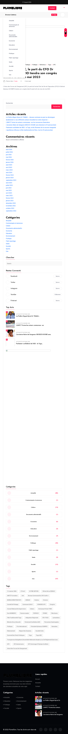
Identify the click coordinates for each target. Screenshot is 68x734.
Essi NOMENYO (11, 613)
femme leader (24, 613)
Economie (12, 41)
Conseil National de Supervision (16, 609)
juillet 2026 (9, 152)
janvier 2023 (9, 200)
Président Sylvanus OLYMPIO (39, 626)
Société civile (39, 631)
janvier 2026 (9, 162)
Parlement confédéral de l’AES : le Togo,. (29, 344)
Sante (10, 62)
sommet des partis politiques (16, 635)
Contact (52, 8)
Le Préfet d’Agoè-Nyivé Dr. (51, 700)
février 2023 (10, 198)
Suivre (58, 276)
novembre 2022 (11, 206)
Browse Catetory (11, 15)
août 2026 (9, 149)
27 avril (23, 591)
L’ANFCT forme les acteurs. (51, 707)
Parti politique (26, 64)
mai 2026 (9, 157)
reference (43, 64)
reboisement (11, 631)
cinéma (36, 600)
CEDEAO (27, 600)
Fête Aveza (54, 613)
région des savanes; (25, 631)
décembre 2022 (11, 203)
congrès (52, 604)
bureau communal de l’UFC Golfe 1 (38, 595)
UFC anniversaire (19, 644)
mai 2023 (9, 190)
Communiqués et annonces (14, 25)
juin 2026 (9, 154)
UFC (54, 64)
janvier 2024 (9, 177)
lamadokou (56, 617)
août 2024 (9, 172)
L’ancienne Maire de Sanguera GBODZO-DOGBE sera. (33, 334)
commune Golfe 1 (27, 604)
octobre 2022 (10, 208)
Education (12, 45)
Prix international (22, 626)
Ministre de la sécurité (13, 622)
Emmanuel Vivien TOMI (45, 609)
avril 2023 (9, 193)
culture (32, 609)
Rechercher (9, 103)
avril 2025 (9, 167)
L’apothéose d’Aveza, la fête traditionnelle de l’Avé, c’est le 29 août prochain (29, 130)
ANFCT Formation (12, 595)
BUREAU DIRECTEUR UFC (14, 600)
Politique (11, 53)
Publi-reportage (13, 58)
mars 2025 (9, 170)
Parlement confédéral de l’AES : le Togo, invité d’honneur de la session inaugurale (31, 127)
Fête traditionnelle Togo (14, 617)
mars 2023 (9, 195)
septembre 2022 (11, 211)
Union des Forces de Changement (17, 648)
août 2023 (9, 183)
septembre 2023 (11, 180)
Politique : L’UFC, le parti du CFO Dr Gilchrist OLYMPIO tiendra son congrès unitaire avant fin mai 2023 (30, 73)
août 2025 (9, 165)
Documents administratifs (13, 35)
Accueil (37, 679)
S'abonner (58, 294)
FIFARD (45, 613)
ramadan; (55, 626)
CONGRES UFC (41, 604)
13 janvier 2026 (11, 591)
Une (10, 74)
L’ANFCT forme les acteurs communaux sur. (30, 325)
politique (34, 64)
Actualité (11, 20)
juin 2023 (9, 188)
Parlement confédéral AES (32, 622)
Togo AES (39, 635)
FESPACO (36, 613)
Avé (23, 595)
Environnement (13, 49)
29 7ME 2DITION (33, 591)
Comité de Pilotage (12, 604)
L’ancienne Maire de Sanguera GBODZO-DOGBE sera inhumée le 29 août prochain (31, 125)
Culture (11, 30)
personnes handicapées (51, 622)
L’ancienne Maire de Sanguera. (53, 714)
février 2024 (10, 175)
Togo (49, 64)
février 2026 (10, 160)
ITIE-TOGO (45, 617)
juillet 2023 (9, 185)
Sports (11, 70)
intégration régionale (32, 617)
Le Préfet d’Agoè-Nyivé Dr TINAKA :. (28, 316)
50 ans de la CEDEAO (49, 591)
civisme (45, 600)
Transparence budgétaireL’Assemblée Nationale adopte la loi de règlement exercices (32, 639)
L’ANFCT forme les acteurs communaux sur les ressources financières (28, 122)
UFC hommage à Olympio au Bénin (38, 644)
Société (11, 66)
